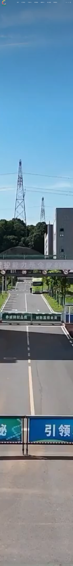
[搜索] (70, 2)
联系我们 (55, 2)
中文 (66, 2)
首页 (18, 2)
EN (68, 2)
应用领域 (36, 2)
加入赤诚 (49, 2)
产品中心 (30, 2)
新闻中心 (42, 2)
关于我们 (23, 2)
